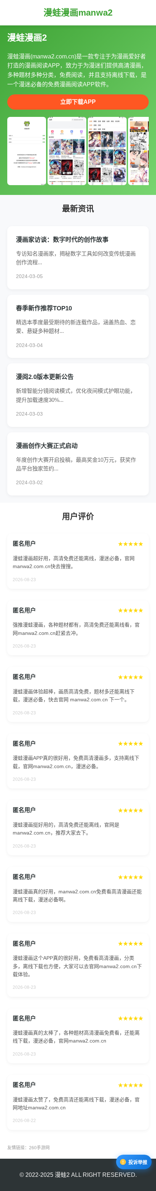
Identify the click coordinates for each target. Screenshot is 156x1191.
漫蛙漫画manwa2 (78, 12)
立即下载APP (78, 102)
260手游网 (39, 1147)
